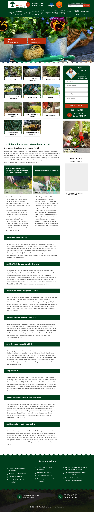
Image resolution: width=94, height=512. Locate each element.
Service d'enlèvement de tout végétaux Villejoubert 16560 (73, 479)
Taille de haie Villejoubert (44, 476)
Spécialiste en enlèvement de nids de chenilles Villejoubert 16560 (76, 468)
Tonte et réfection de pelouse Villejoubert (17, 481)
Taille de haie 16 (42, 13)
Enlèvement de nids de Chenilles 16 (18, 13)
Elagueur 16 (11, 13)
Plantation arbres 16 (27, 13)
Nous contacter (35, 41)
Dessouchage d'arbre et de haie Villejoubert (46, 480)
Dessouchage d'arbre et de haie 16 (85, 13)
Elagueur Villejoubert (15, 477)
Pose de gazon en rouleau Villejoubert (44, 468)
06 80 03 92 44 (37, 6)
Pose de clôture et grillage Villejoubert (17, 469)
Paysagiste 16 (48, 13)
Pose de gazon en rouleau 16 (55, 13)
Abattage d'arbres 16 (69, 13)
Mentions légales (59, 507)
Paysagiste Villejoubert (43, 472)
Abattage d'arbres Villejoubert (18, 473)
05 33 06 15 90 (37, 3)
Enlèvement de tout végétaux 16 (35, 13)
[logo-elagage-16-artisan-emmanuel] (16, 4)
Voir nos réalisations (12, 41)
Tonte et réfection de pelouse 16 (62, 13)
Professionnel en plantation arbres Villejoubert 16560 (75, 474)
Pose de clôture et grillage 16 (76, 13)
